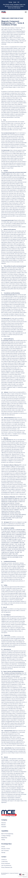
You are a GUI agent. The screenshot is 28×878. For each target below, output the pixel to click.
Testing (3, 839)
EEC (18, 2)
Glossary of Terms (5, 848)
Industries (3, 822)
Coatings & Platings (5, 835)
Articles (3, 846)
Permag (10, 2)
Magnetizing (4, 837)
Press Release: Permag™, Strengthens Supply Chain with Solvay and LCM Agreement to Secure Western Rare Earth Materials (14, 6)
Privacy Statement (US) (6, 867)
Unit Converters (5, 850)
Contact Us (4, 859)
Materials (3, 824)
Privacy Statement (5, 863)
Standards (3, 826)
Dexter (14, 2)
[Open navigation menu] (26, 12)
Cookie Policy (4, 861)
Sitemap (3, 852)
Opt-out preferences (6, 865)
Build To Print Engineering (7, 833)
